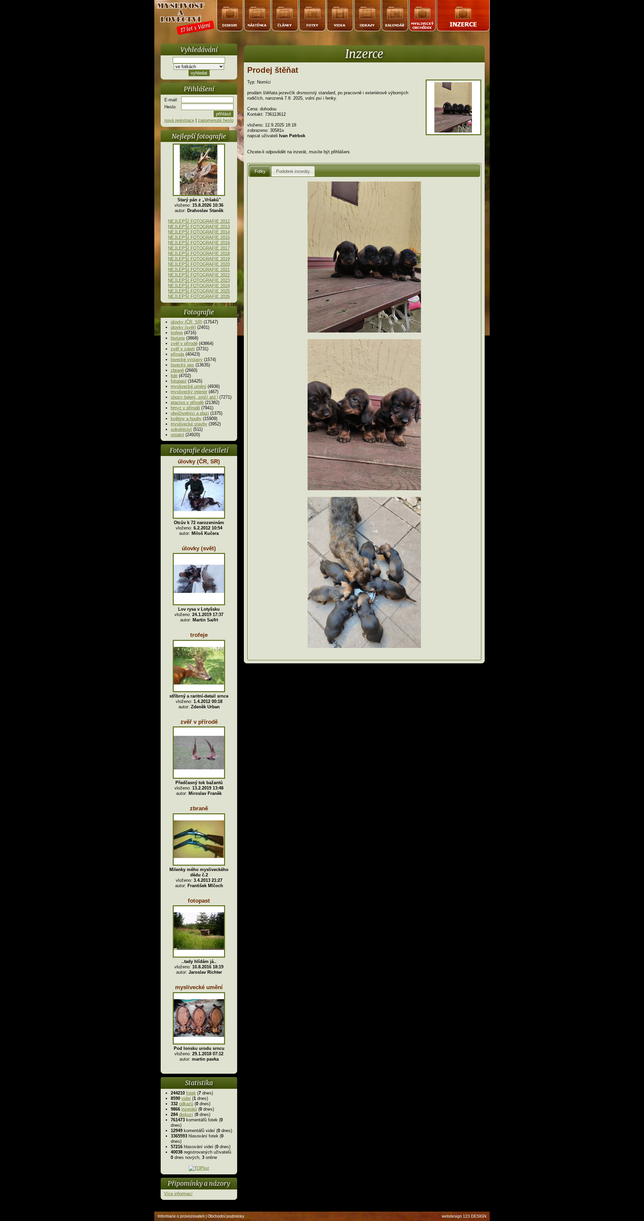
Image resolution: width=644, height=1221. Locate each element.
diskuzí (186, 1114)
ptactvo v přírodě (187, 402)
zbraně (177, 370)
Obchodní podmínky (226, 1216)
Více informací (178, 1193)
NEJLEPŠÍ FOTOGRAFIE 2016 (199, 242)
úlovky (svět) (183, 327)
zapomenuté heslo (215, 120)
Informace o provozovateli (181, 1216)
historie (178, 338)
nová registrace (179, 120)
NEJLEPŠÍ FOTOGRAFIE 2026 (199, 296)
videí (186, 1098)
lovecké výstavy (187, 359)
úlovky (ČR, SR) (186, 321)
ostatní (177, 434)
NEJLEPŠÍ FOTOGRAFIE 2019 (199, 258)
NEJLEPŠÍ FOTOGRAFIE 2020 (199, 264)
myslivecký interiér (189, 391)
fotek (191, 1093)
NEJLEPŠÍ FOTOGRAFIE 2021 (199, 269)
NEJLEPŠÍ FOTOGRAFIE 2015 (199, 237)
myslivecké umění (188, 386)
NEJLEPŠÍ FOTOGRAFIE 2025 (199, 291)
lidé (174, 375)
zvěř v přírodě (184, 343)
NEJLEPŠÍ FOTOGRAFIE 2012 (199, 221)
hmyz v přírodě (185, 407)
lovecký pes (182, 364)
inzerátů (189, 1109)
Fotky (260, 171)
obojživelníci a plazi (190, 413)
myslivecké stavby (189, 423)
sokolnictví (181, 429)
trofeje (177, 332)
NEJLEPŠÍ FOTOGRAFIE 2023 (199, 280)
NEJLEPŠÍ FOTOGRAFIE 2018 (199, 253)
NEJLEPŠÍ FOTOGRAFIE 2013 (199, 226)
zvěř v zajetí (183, 348)
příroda (177, 354)
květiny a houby (186, 418)
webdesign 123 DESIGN (464, 1216)
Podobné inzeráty (293, 171)
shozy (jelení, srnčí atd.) (194, 397)
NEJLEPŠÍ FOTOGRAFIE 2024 (199, 285)
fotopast (178, 381)
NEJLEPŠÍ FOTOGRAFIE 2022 (199, 274)
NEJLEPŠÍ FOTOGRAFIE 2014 (199, 232)
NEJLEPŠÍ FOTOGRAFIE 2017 (199, 248)
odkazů (186, 1103)
